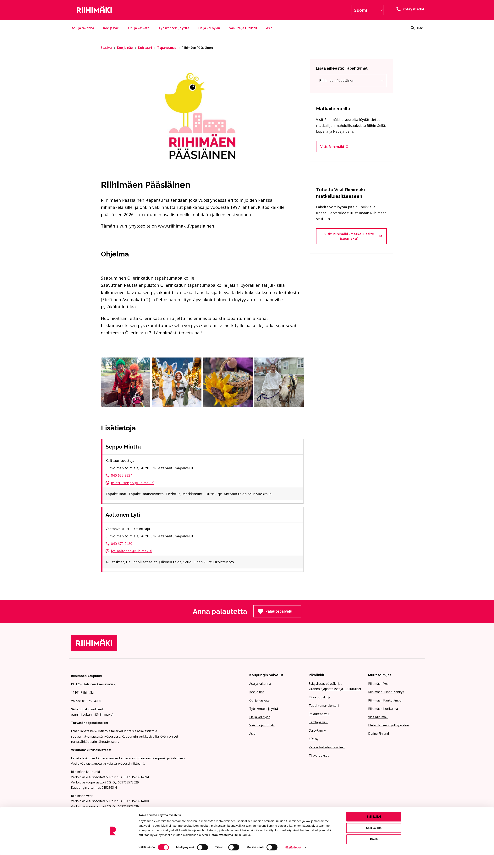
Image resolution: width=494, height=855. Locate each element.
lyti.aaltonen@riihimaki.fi (131, 551)
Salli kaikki (374, 816)
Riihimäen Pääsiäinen (343, 81)
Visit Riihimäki (336, 147)
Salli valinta (373, 828)
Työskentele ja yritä (174, 28)
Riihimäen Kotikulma (383, 709)
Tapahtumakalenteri (324, 705)
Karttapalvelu (318, 722)
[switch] (202, 847)
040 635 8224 (121, 475)
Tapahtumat (167, 48)
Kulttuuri (145, 48)
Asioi (269, 28)
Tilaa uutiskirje (319, 697)
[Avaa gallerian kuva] (125, 382)
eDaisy (313, 739)
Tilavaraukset (319, 755)
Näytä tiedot (293, 847)
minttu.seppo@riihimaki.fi (132, 483)
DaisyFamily (317, 730)
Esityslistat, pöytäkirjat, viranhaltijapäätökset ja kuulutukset (335, 686)
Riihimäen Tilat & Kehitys (386, 692)
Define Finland (378, 733)
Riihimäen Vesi (378, 683)
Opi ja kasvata (138, 28)
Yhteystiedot (414, 9)
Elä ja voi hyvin (209, 28)
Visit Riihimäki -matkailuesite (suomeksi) (355, 236)
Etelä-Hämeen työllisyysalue (388, 725)
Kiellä (374, 839)
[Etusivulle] (128, 10)
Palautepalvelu (283, 612)
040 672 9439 (121, 543)
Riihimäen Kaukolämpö (385, 700)
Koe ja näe (111, 28)
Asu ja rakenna (83, 28)
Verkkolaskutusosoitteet (327, 747)
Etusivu (107, 48)
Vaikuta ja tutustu (243, 28)
